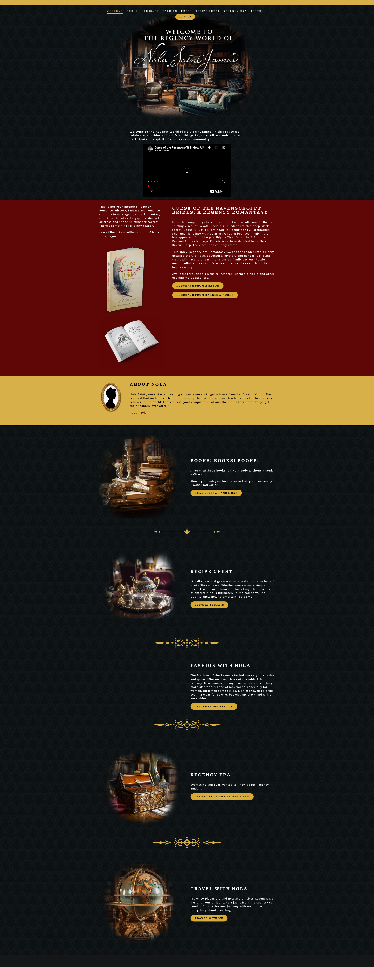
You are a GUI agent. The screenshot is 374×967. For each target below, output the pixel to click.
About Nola (138, 412)
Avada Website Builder (140, 961)
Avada (160, 961)
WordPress (211, 961)
